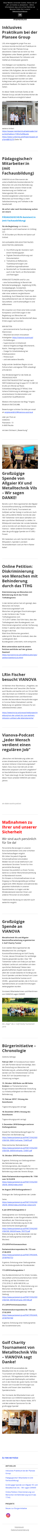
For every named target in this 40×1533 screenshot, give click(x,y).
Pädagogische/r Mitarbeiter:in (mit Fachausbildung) (18, 166)
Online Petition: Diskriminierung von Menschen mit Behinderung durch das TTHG (20, 576)
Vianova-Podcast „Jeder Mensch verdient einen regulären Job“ (18, 742)
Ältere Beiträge (10, 1458)
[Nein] (37, 9)
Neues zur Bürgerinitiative (16, 1508)
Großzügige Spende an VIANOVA (13, 926)
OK (20, 15)
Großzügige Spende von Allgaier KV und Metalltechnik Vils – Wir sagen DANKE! (19, 485)
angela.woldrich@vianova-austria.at (19, 412)
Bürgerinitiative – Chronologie (19, 1048)
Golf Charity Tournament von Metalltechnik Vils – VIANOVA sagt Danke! (19, 1352)
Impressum (19, 1527)
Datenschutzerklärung (20, 1530)
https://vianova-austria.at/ (22, 337)
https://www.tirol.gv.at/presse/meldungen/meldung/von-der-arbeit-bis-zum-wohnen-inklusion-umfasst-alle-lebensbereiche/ (20, 715)
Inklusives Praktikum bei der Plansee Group (19, 32)
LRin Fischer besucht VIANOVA (19, 677)
